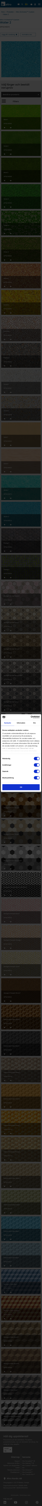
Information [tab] (21, 723)
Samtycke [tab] (7, 723)
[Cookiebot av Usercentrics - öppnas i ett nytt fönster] (31, 717)
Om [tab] (34, 723)
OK (21, 787)
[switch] (37, 765)
